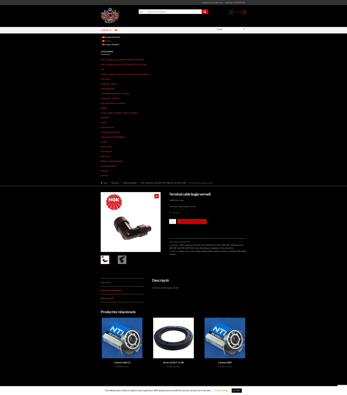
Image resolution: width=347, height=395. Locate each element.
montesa (224, 251)
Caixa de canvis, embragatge (113, 137)
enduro (198, 251)
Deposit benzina (107, 89)
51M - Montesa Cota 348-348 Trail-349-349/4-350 (122, 60)
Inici (102, 69)
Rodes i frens (106, 146)
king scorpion (214, 251)
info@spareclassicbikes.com (212, 2)
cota (187, 251)
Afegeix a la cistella (192, 221)
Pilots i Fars (105, 156)
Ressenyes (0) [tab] (107, 298)
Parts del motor (107, 127)
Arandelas (105, 117)
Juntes (104, 122)
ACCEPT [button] (236, 390)
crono (192, 251)
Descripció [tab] (106, 282)
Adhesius (105, 171)
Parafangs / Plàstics (109, 84)
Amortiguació (106, 151)
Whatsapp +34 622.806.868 (235, 2)
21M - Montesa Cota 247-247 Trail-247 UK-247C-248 (123, 64)
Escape (104, 142)
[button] (156, 196)
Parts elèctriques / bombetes (113, 103)
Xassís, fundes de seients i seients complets (119, 113)
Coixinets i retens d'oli (110, 132)
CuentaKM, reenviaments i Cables (115, 93)
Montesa (104, 175)
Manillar (104, 108)
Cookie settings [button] (221, 390)
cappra (181, 251)
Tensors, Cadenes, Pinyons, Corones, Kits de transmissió (125, 74)
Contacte (106, 30)
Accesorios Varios (108, 166)
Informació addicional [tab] (111, 290)
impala (205, 251)
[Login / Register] (231, 12)
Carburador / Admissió (110, 98)
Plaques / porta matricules (112, 161)
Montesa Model (129, 183)
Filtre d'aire (105, 79)
